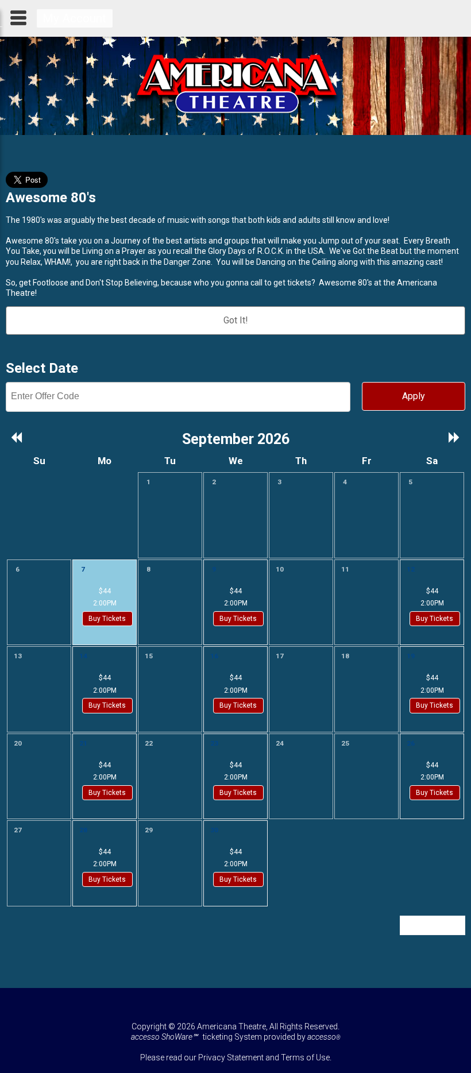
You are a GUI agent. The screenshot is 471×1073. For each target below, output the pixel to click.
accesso (324, 1036)
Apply (413, 396)
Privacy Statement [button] (231, 1057)
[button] (16, 438)
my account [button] (74, 18)
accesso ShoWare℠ (164, 1036)
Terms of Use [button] (305, 1057)
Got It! (235, 320)
